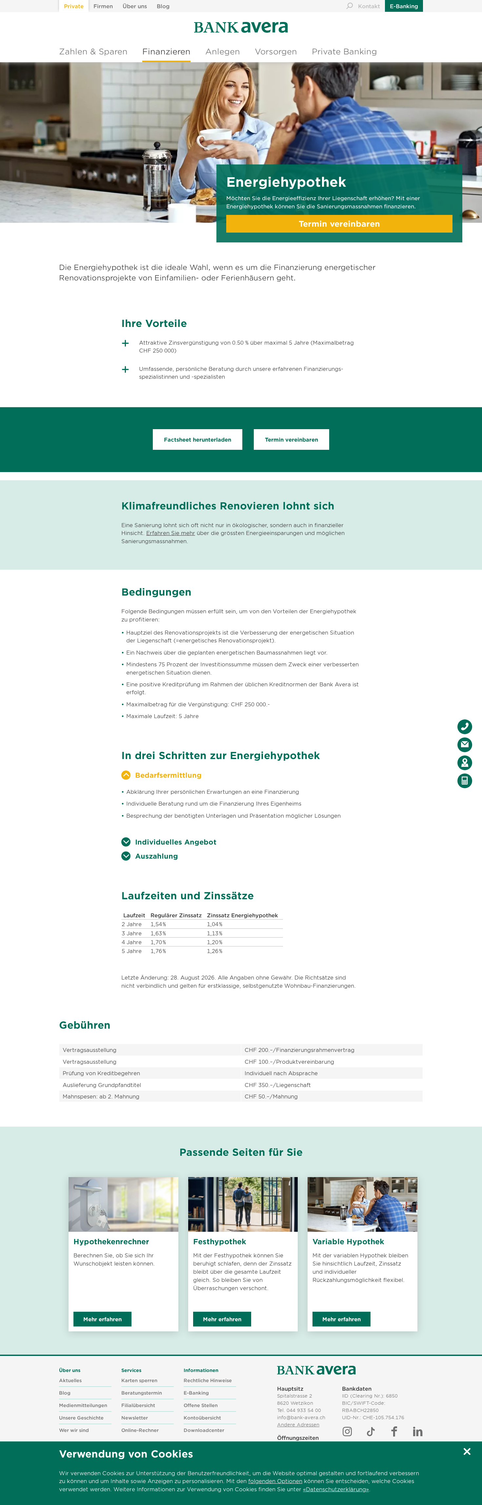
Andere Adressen (298, 1424)
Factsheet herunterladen (197, 439)
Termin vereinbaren (339, 223)
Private (74, 6)
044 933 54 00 (304, 1410)
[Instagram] (347, 1431)
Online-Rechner (140, 1430)
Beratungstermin (141, 1393)
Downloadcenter (204, 1430)
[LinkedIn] (417, 1431)
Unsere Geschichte (81, 1417)
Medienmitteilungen (83, 1405)
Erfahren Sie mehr (170, 532)
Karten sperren (139, 1380)
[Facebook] (394, 1431)
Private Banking (344, 51)
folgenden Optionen (275, 1480)
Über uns (135, 6)
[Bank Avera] (316, 1370)
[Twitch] (371, 1431)
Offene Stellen (201, 1405)
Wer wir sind (74, 1430)
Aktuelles (70, 1380)
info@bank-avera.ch (301, 1417)
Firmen (103, 6)
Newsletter (134, 1417)
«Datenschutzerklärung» (336, 1489)
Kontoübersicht (202, 1417)
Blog (163, 6)
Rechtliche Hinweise (208, 1380)
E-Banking (404, 6)
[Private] (241, 27)
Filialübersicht (138, 1405)
